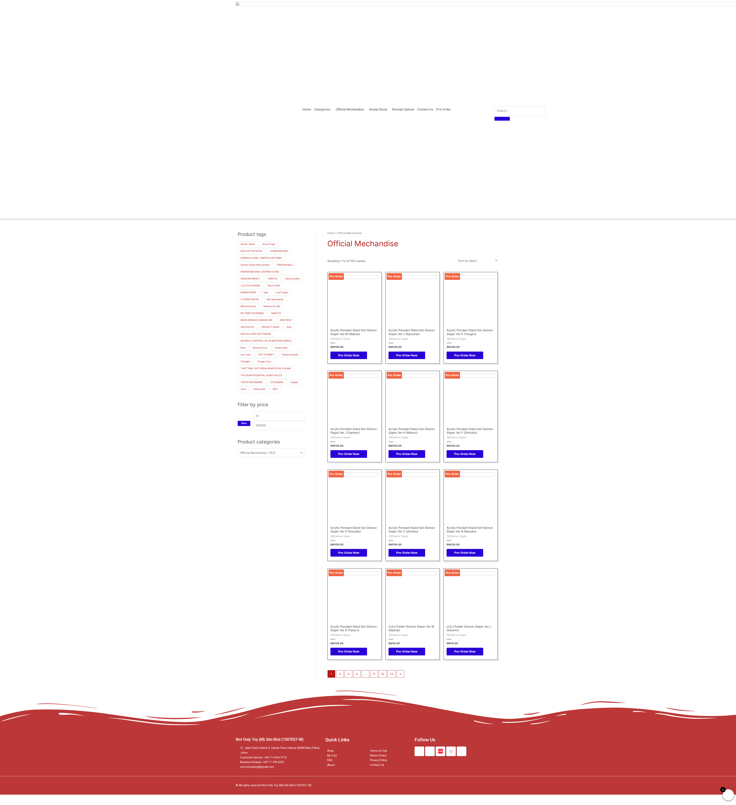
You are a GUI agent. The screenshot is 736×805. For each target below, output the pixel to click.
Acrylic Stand (248, 244)
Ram (289, 326)
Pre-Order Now (348, 355)
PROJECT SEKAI (270, 326)
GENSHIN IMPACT (250, 278)
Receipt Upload (403, 109)
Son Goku (246, 354)
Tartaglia (245, 361)
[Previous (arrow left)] (7, 803)
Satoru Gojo (281, 347)
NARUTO (276, 313)
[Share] (23, 798)
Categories (322, 109)
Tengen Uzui (264, 361)
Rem (243, 347)
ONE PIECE (286, 320)
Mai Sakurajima (275, 299)
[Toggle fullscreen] (40, 798)
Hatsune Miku (292, 278)
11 (374, 674)
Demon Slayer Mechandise (255, 264)
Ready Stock (378, 109)
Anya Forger (268, 244)
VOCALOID (259, 389)
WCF (275, 389)
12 (382, 674)
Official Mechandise (350, 109)
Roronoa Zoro (260, 347)
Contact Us (425, 109)
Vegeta (294, 382)
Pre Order (443, 109)
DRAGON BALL (285, 264)
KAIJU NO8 (274, 285)
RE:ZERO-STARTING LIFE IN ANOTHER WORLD (266, 340)
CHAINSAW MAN (279, 251)
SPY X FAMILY (266, 354)
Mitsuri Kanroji (248, 306)
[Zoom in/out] (56, 798)
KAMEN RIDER (248, 292)
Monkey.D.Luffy (271, 306)
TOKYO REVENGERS (252, 382)
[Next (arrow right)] (23, 803)
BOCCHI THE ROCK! (251, 251)
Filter (244, 423)
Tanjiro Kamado (290, 354)
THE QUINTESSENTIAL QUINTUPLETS (261, 375)
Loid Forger (282, 292)
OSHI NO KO (247, 326)
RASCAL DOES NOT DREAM (256, 333)
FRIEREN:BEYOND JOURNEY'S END (260, 271)
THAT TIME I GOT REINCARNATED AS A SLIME (266, 368)
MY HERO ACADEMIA (252, 313)
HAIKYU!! (273, 278)
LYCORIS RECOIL (250, 299)
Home (306, 109)
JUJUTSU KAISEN (250, 285)
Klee (266, 292)
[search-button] (502, 119)
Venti (243, 389)
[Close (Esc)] (7, 798)
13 (391, 674)
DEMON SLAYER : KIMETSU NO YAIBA (261, 257)
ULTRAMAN (276, 382)
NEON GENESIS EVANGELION (256, 320)
